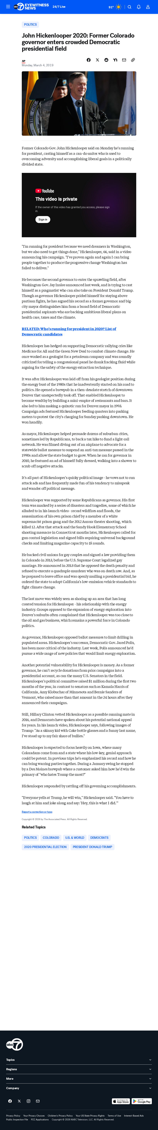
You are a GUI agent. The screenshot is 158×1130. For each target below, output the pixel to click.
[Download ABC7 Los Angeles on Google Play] (142, 1101)
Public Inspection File (17, 1119)
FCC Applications (40, 1119)
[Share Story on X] (97, 60)
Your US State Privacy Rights (90, 1116)
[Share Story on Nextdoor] (115, 60)
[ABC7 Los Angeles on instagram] (28, 1101)
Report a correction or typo (37, 812)
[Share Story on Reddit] (106, 60)
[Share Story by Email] (124, 60)
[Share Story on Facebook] (88, 60)
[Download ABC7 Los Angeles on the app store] (121, 1101)
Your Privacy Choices (34, 1116)
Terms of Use (114, 1116)
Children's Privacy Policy (60, 1116)
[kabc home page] (14, 1044)
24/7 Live (59, 7)
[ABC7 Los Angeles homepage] (31, 7)
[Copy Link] (133, 60)
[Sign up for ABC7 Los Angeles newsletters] (38, 1101)
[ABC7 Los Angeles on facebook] (10, 1101)
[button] (8, 6)
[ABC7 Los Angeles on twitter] (19, 1101)
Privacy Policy (13, 1116)
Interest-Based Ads (134, 1116)
